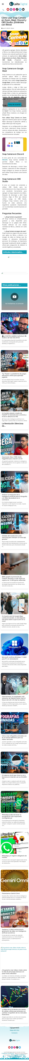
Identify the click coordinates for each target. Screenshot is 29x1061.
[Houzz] (23, 9)
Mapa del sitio (14, 1030)
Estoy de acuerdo (14, 105)
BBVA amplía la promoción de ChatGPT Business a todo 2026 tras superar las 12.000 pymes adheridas (13, 578)
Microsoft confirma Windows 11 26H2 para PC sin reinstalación (14, 658)
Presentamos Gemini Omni (11, 893)
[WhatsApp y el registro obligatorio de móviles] (14, 843)
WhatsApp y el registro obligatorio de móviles (14, 856)
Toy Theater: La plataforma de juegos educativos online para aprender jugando (14, 375)
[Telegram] (20, 9)
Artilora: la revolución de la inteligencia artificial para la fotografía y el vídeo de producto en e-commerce (14, 497)
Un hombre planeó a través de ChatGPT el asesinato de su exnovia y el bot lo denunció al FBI (14, 414)
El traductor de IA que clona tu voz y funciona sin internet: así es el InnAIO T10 (14, 777)
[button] (3, 4)
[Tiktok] (17, 9)
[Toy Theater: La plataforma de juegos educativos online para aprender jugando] (14, 361)
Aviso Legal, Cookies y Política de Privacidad (17, 1055)
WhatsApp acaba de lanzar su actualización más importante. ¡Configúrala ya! (12, 816)
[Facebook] (11, 9)
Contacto (14, 1033)
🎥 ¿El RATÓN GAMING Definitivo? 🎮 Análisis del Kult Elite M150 (14, 337)
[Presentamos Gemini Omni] (14, 881)
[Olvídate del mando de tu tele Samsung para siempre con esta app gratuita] (14, 523)
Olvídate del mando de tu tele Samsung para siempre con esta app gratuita (14, 537)
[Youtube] (8, 9)
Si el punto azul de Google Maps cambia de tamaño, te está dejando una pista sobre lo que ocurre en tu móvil (13, 618)
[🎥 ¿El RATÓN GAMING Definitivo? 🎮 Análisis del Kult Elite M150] (14, 323)
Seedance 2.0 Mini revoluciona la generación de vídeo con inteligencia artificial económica (14, 931)
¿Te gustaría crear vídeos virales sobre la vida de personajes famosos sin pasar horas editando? (14, 971)
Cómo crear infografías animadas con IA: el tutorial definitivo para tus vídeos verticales (14, 737)
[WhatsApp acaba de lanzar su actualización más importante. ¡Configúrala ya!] (14, 802)
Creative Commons (8, 1053)
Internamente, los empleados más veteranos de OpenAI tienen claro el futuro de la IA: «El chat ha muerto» (14, 698)
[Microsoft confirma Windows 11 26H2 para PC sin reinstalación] (14, 644)
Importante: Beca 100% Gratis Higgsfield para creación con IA (12, 458)
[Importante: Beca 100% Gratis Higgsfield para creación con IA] (14, 444)
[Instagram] (14, 9)
